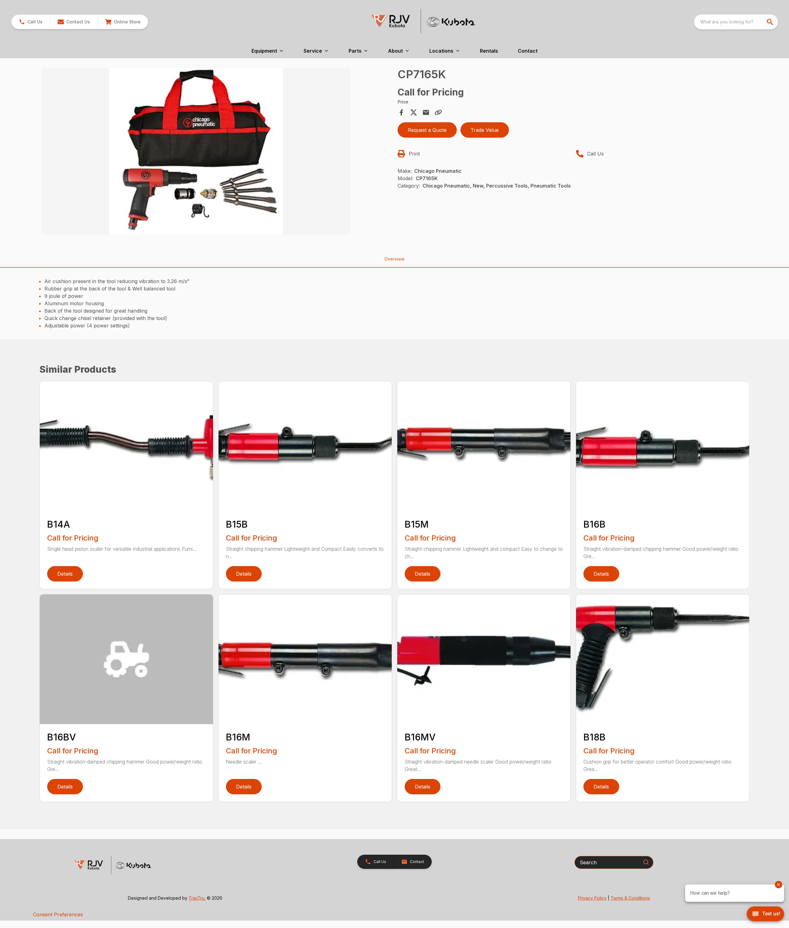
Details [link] (65, 574)
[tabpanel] (216, 152)
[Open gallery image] (196, 151)
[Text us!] (765, 914)
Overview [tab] (394, 258)
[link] (122, 21)
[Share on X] (413, 112)
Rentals (489, 51)
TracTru (196, 898)
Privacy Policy (592, 898)
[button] (30, 21)
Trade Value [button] (485, 130)
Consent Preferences (58, 914)
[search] (770, 22)
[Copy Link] (438, 112)
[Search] (646, 862)
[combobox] (736, 21)
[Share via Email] (426, 112)
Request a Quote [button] (427, 130)
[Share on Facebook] (401, 112)
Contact (528, 51)
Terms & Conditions (630, 898)
